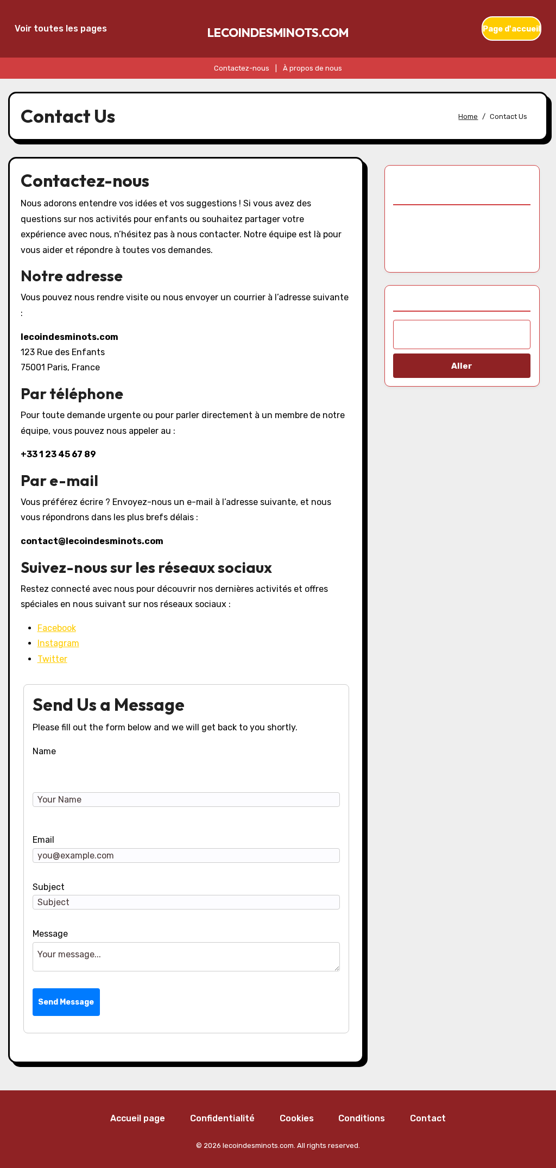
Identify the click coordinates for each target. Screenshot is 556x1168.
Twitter (52, 659)
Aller (461, 366)
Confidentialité (222, 1118)
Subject (49, 887)
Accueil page (137, 1118)
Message (50, 934)
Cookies (297, 1118)
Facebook (56, 628)
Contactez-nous (241, 68)
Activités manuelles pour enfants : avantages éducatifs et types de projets (461, 236)
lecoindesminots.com (278, 32)
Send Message (66, 1002)
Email (43, 840)
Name (44, 751)
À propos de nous (312, 68)
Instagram (58, 643)
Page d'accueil (511, 29)
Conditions (361, 1118)
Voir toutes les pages (61, 28)
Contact (428, 1118)
